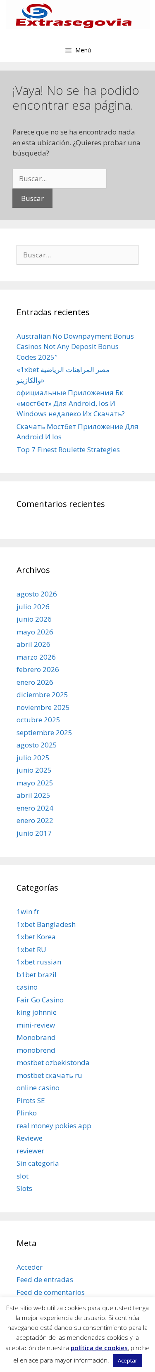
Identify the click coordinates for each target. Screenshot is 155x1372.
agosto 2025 (37, 745)
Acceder (30, 1267)
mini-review (36, 1025)
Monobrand (36, 1037)
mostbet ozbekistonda (53, 1062)
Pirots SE (31, 1100)
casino (27, 987)
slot (23, 1176)
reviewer (30, 1150)
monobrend (36, 1050)
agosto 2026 (37, 594)
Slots (24, 1188)
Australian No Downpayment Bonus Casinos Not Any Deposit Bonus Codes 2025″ (75, 346)
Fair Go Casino (40, 999)
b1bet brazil (37, 974)
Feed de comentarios (51, 1292)
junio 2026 (34, 619)
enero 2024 (35, 808)
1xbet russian (39, 962)
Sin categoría (38, 1163)
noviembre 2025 (43, 707)
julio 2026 (33, 606)
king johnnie (37, 1012)
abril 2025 (33, 795)
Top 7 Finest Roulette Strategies (68, 449)
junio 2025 (34, 770)
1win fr (28, 911)
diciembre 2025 (42, 694)
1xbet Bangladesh (46, 924)
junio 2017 (34, 833)
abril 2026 (33, 644)
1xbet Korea (36, 936)
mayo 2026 (35, 631)
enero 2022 (35, 820)
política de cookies (99, 1348)
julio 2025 (33, 757)
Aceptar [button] (127, 1360)
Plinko (27, 1112)
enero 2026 (35, 682)
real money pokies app (54, 1125)
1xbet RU (31, 949)
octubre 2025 (38, 719)
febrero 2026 (38, 669)
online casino (38, 1087)
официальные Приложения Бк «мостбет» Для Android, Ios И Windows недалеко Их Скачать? (71, 403)
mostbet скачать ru (49, 1075)
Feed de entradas (45, 1279)
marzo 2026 (36, 657)
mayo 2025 (35, 782)
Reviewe (30, 1138)
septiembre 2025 (44, 732)
